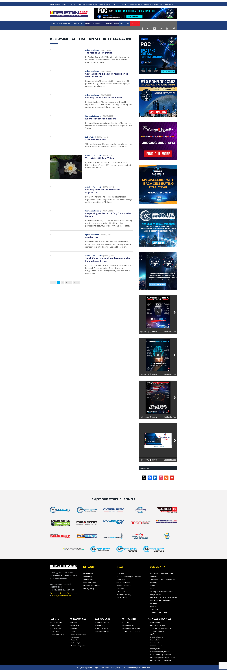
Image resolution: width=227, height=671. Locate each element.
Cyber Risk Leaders (157, 631)
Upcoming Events (57, 628)
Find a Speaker (56, 622)
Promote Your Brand (91, 585)
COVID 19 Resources (78, 634)
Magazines (79, 24)
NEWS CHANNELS (161, 618)
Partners (153, 603)
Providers (154, 609)
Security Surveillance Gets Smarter (103, 97)
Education (120, 588)
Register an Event (57, 634)
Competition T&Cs (143, 668)
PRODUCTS (104, 618)
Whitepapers (75, 625)
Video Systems (138, 4)
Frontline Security (123, 585)
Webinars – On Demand (131, 628)
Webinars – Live (128, 625)
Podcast (146, 4)
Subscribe (135, 24)
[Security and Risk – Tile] (158, 246)
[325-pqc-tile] (158, 73)
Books (73, 631)
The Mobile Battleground (98, 52)
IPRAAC (153, 585)
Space (109, 4)
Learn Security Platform (131, 631)
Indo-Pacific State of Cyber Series (163, 597)
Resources (98, 24)
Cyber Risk (97, 4)
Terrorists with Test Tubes (99, 158)
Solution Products (102, 622)
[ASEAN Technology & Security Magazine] (69, 14)
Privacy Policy (88, 588)
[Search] (173, 28)
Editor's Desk (90, 137)
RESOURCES (79, 618)
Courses (126, 622)
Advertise (124, 24)
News (53, 24)
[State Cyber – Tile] (158, 203)
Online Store (100, 625)
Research (74, 628)
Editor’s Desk (121, 597)
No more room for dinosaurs (100, 118)
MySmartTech (169, 4)
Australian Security (75, 4)
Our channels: (55, 4)
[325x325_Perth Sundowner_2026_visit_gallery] (158, 116)
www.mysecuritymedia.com (61, 596)
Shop (116, 24)
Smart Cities (115, 4)
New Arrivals (55, 625)
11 (75, 283)
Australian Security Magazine (160, 660)
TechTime (120, 591)
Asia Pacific (65, 4)
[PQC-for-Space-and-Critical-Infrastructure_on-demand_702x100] (135, 19)
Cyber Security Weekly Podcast (161, 628)
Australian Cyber (87, 4)
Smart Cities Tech (156, 646)
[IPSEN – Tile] (154, 290)
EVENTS (54, 618)
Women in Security (93, 116)
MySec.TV (153, 4)
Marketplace (88, 573)
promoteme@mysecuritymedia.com (64, 593)
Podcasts (74, 640)
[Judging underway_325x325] (158, 160)
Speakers (153, 606)
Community (87, 576)
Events (88, 24)
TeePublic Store (102, 628)
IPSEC (152, 588)
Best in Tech (160, 4)
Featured (120, 573)
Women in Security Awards (160, 600)
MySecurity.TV (76, 643)
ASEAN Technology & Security (128, 576)
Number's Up (92, 237)
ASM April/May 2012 (95, 139)
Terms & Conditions (129, 668)
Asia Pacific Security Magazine (160, 652)
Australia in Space (156, 643)
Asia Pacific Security (94, 155)
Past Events (55, 631)
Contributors (65, 24)
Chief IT (103, 4)
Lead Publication (89, 582)
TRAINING (109, 24)
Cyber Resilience (92, 50)
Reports (74, 622)
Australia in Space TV (78, 646)
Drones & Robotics (126, 4)
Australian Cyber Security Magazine (162, 657)
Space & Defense (156, 640)
